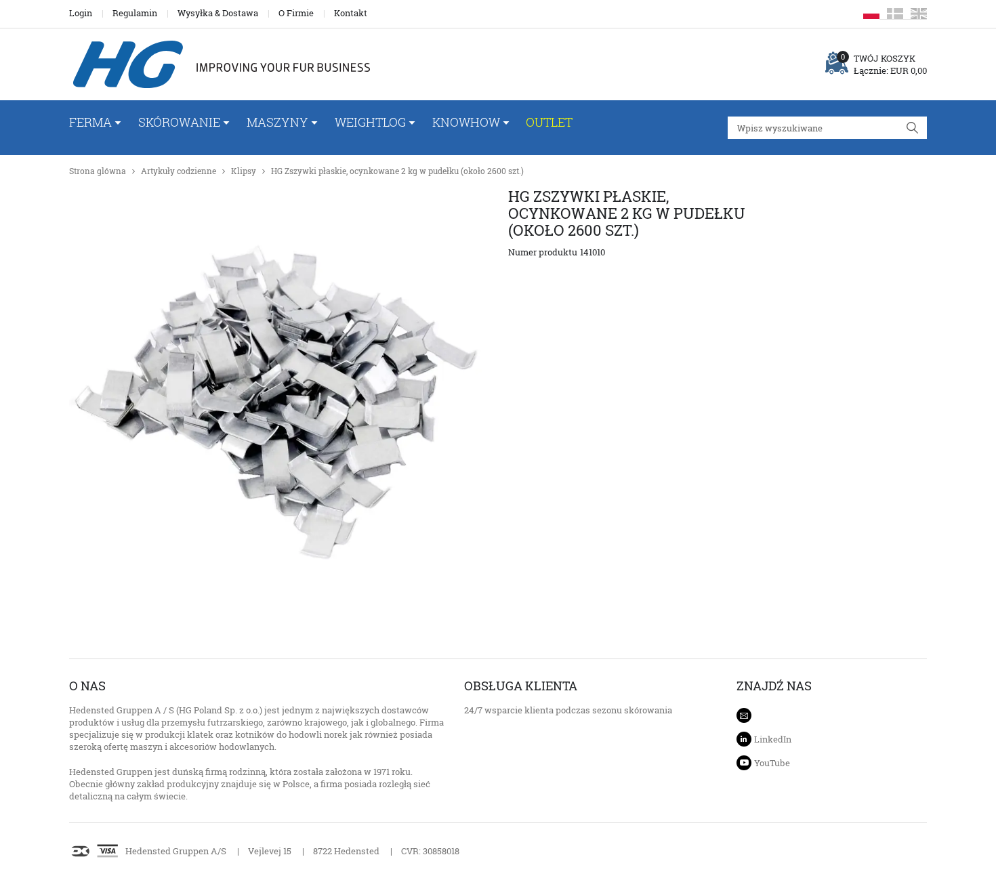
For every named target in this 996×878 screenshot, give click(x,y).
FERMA (90, 122)
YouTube (772, 763)
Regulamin (134, 13)
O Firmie (296, 13)
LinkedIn (772, 739)
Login (80, 13)
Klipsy (243, 171)
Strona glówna (97, 171)
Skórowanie (179, 122)
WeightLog (370, 122)
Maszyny (277, 122)
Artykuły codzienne (178, 171)
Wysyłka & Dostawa (218, 13)
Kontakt (350, 13)
